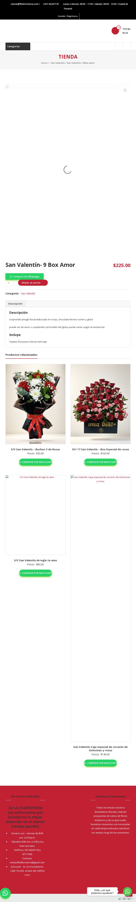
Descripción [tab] (15, 303)
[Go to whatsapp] (127, 891)
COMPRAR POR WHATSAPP (37, 462)
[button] (24, 276)
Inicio (44, 62)
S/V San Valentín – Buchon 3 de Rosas (35, 449)
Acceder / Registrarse (68, 16)
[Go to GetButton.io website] (127, 898)
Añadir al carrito (31, 282)
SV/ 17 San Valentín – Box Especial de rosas (100, 449)
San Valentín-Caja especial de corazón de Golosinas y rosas (100, 748)
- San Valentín (57, 62)
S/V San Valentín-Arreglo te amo (35, 560)
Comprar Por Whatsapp (26, 276)
